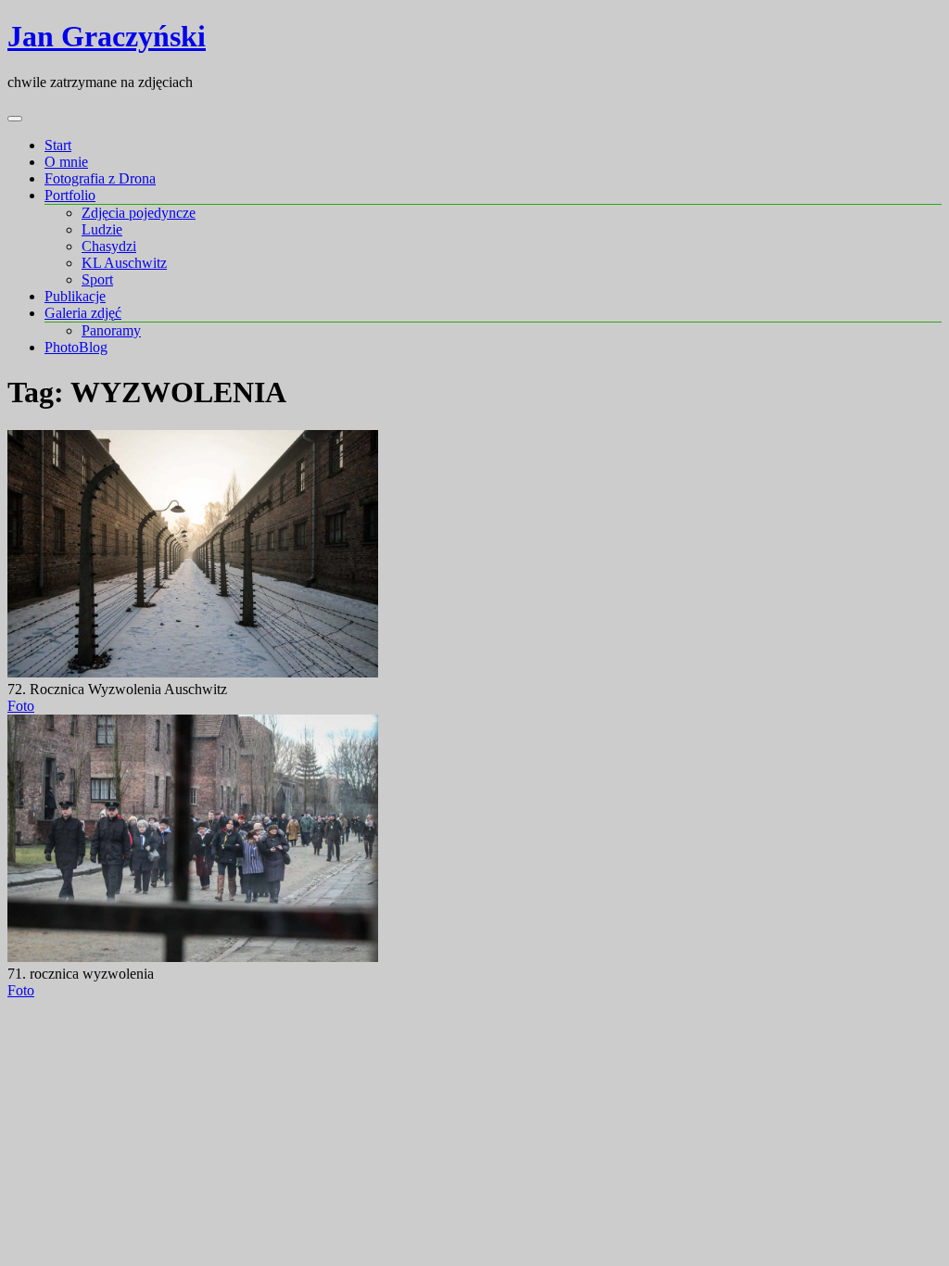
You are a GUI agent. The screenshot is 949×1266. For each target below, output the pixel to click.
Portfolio (69, 195)
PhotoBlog (76, 347)
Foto (20, 706)
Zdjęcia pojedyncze (139, 213)
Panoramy (111, 330)
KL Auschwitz (124, 263)
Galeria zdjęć (82, 313)
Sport (97, 279)
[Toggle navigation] (14, 118)
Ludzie (102, 229)
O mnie (66, 162)
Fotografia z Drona (100, 178)
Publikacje (75, 296)
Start (57, 145)
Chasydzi (109, 246)
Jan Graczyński (106, 36)
